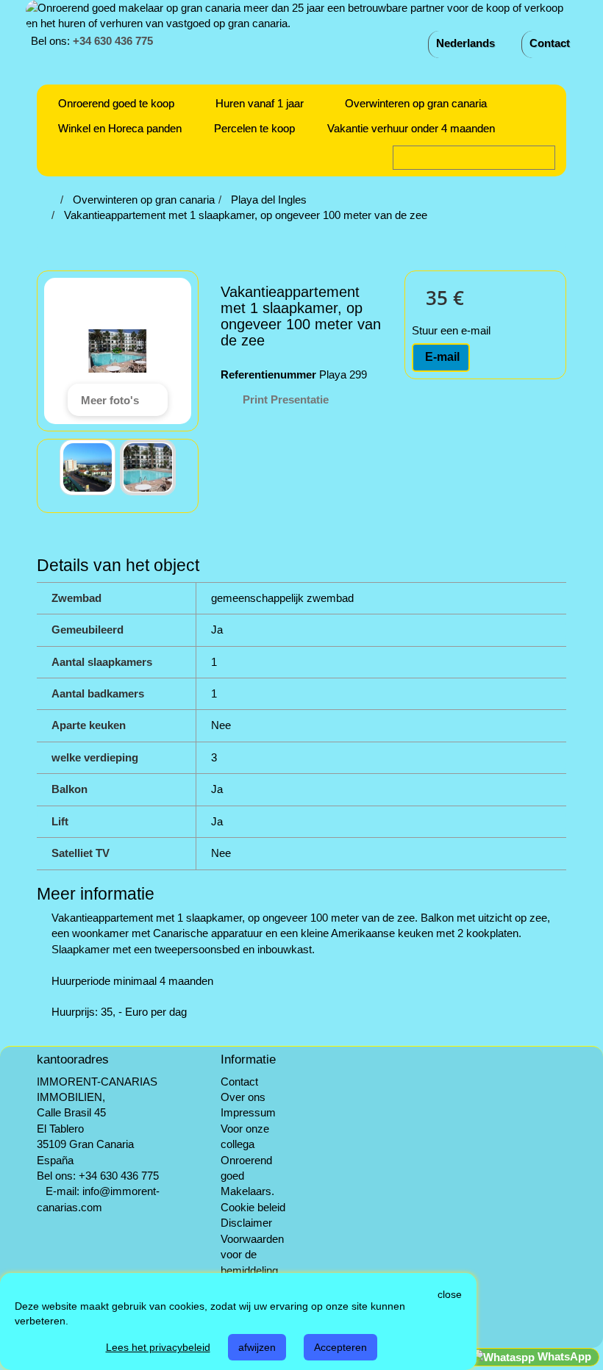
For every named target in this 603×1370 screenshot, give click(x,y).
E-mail (441, 357)
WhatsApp (563, 1356)
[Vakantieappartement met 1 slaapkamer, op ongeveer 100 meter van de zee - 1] (87, 467)
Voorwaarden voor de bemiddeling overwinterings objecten (255, 1270)
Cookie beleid (253, 1207)
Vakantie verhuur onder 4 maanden (411, 128)
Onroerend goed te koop (116, 103)
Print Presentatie (286, 399)
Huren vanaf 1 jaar (259, 103)
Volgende (187, 467)
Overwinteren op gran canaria (416, 103)
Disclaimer (246, 1222)
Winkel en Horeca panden (120, 128)
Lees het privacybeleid (158, 1347)
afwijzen (257, 1347)
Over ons (243, 1097)
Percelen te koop (254, 128)
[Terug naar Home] (52, 199)
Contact (549, 43)
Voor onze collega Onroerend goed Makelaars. (247, 1160)
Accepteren (340, 1347)
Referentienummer (268, 374)
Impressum (248, 1112)
